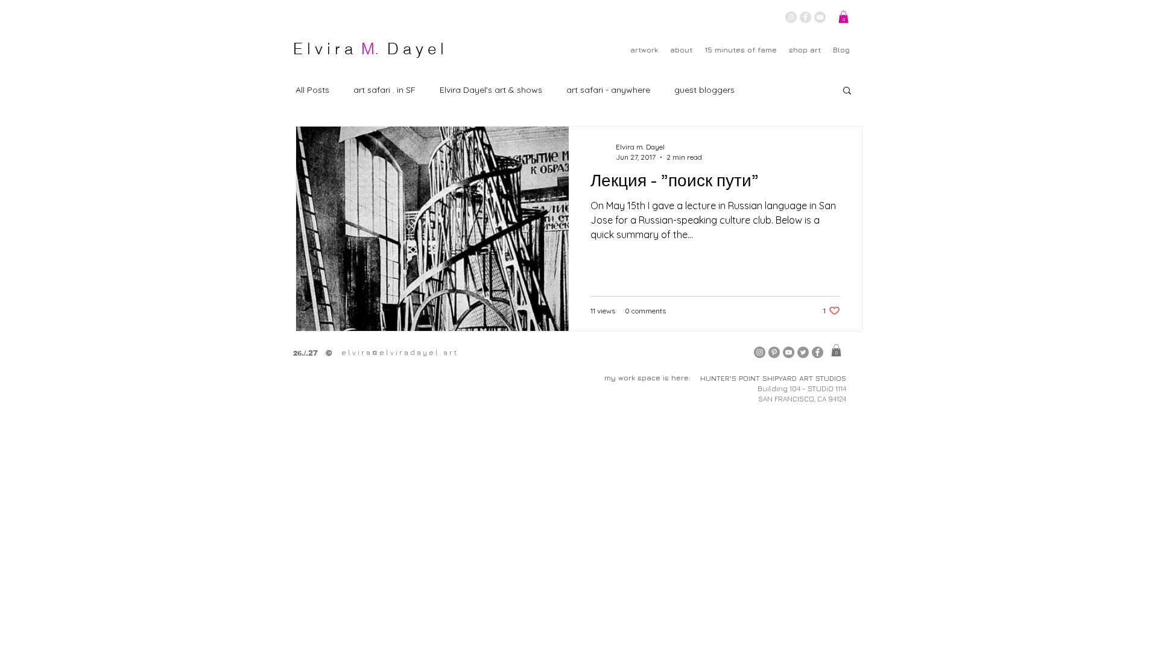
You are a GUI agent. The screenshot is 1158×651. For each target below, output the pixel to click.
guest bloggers (704, 89)
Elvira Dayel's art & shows (491, 89)
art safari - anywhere (608, 89)
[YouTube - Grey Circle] (820, 17)
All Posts (312, 89)
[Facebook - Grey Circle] (805, 17)
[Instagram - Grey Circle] (791, 17)
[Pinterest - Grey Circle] (774, 352)
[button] (843, 17)
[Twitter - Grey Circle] (803, 352)
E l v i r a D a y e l (368, 48)
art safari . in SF (384, 89)
